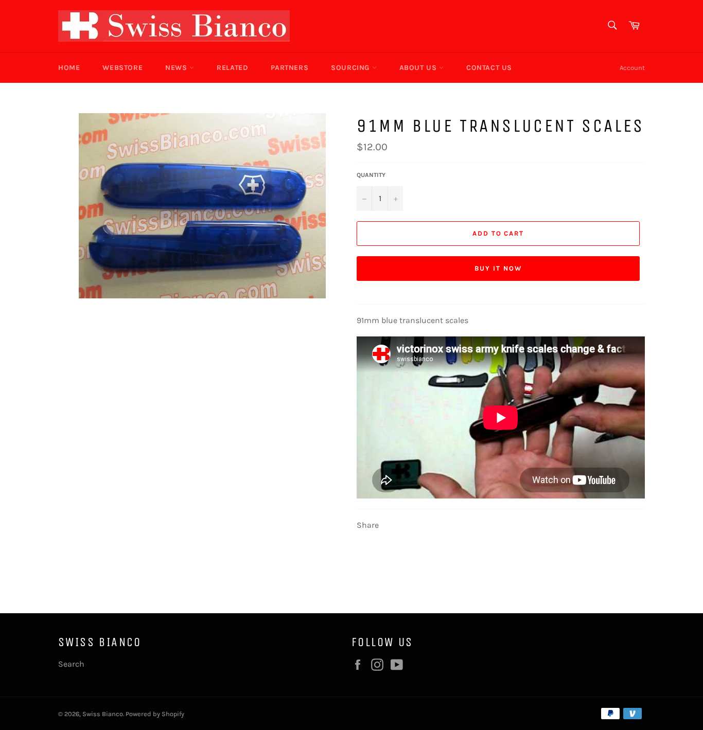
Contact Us (489, 67)
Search (71, 664)
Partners (289, 67)
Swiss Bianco (102, 714)
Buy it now (498, 268)
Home (69, 67)
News (177, 67)
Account (632, 68)
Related (232, 67)
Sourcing (351, 67)
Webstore (122, 67)
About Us (419, 67)
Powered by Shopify (155, 714)
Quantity (371, 175)
